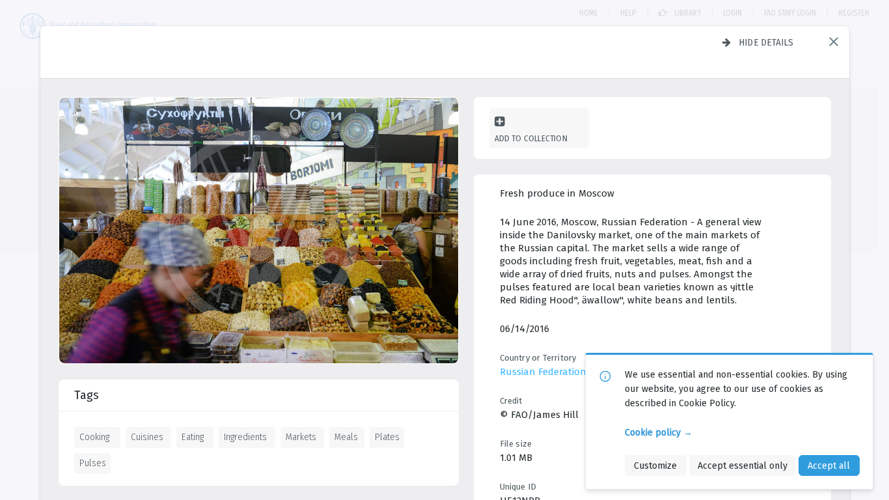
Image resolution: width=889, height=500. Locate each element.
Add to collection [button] (531, 138)
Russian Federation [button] (543, 372)
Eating (193, 437)
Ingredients (245, 437)
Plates (387, 437)
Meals (346, 437)
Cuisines (147, 437)
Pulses (92, 463)
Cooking (94, 437)
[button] (833, 41)
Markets (301, 437)
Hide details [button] (766, 42)
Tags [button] (86, 395)
